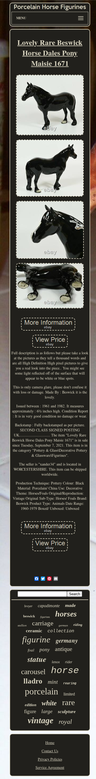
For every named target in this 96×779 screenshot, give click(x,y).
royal (65, 721)
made (70, 605)
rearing (69, 683)
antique (63, 649)
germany (67, 640)
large (47, 711)
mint (53, 682)
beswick (29, 616)
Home (49, 742)
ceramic (34, 630)
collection (60, 631)
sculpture (67, 711)
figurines (45, 616)
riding (77, 625)
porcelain (41, 691)
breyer (28, 606)
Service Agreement (49, 767)
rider (68, 662)
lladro (32, 681)
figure (30, 711)
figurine (36, 639)
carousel (33, 671)
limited (69, 694)
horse (65, 670)
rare (68, 702)
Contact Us (50, 750)
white (49, 703)
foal (31, 650)
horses (66, 613)
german (63, 625)
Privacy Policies (50, 759)
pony (44, 649)
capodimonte (49, 605)
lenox (56, 662)
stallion (22, 625)
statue (36, 659)
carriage (42, 623)
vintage (40, 720)
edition (30, 705)
